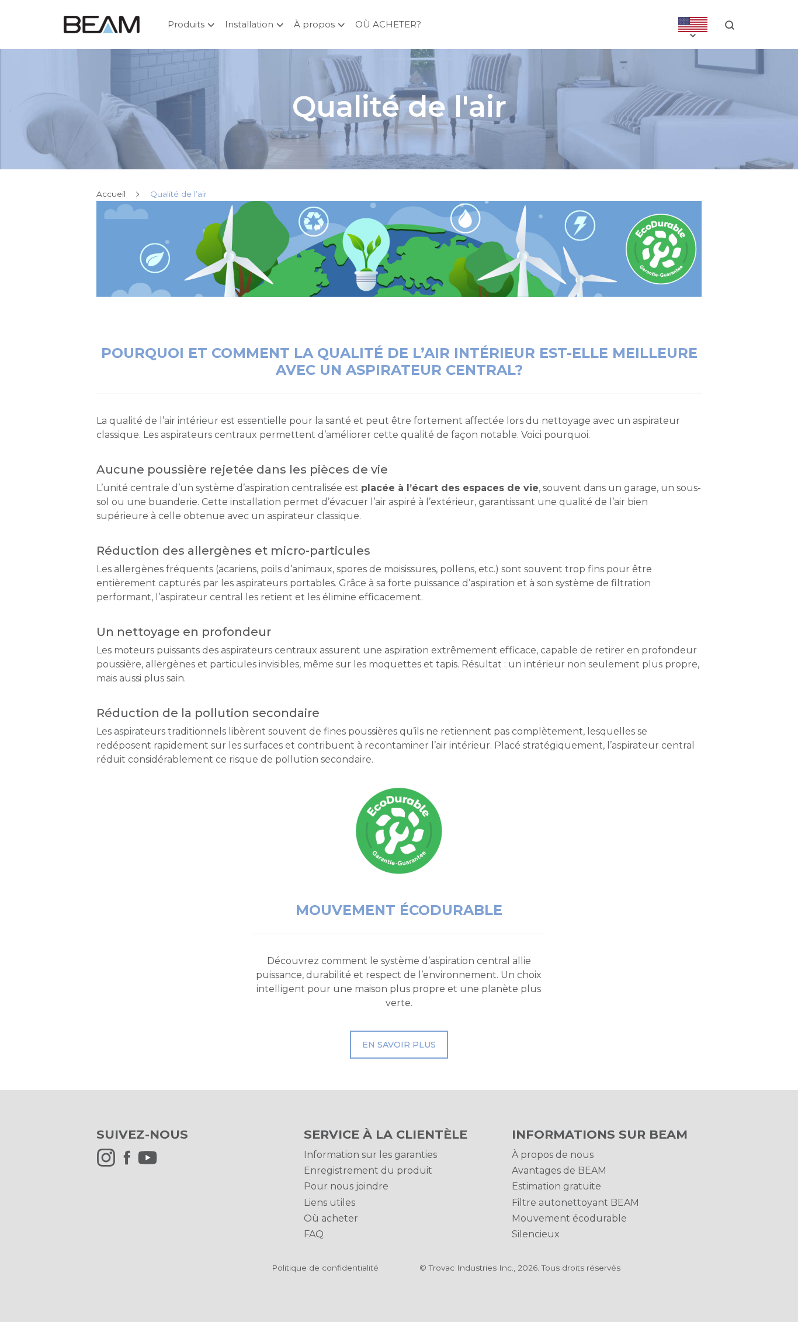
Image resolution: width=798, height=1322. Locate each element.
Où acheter (331, 1218)
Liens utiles (329, 1202)
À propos (314, 24)
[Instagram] (109, 1164)
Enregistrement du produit (368, 1170)
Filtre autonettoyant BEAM (575, 1202)
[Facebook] (130, 1164)
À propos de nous (553, 1154)
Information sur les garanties (370, 1154)
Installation (249, 24)
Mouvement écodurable (569, 1218)
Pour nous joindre (346, 1186)
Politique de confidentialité (325, 1267)
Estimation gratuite (556, 1186)
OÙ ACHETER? (388, 24)
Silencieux (536, 1234)
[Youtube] (150, 1164)
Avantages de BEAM (559, 1170)
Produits (186, 24)
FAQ (314, 1234)
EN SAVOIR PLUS (399, 1044)
